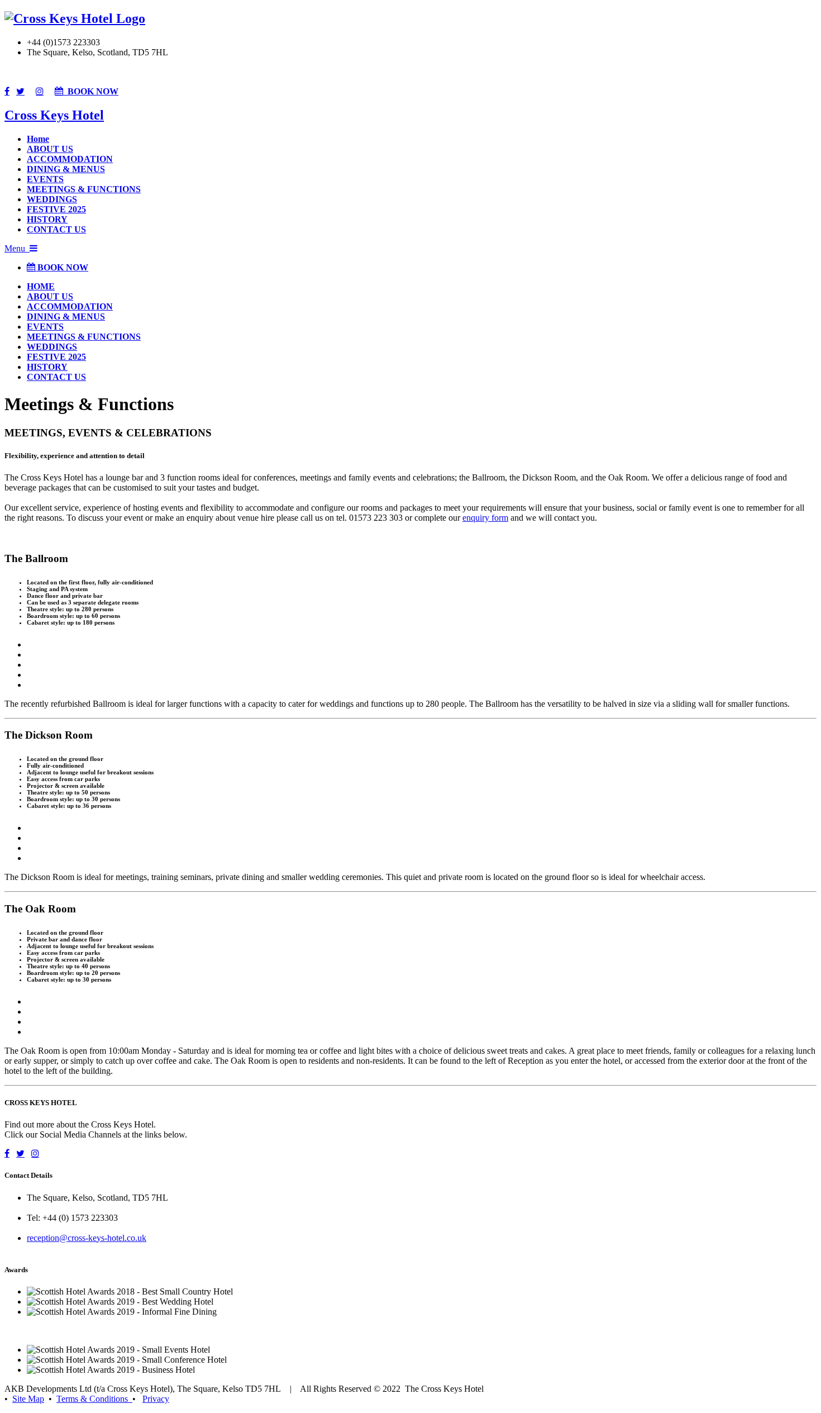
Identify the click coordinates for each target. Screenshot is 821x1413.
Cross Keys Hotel (54, 115)
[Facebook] (6, 91)
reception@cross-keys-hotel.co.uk (86, 1238)
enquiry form (485, 517)
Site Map (28, 1399)
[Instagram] (40, 91)
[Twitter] (20, 91)
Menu (17, 248)
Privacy (155, 1399)
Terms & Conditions (94, 1399)
